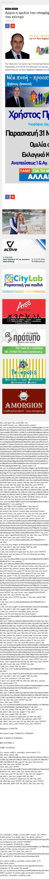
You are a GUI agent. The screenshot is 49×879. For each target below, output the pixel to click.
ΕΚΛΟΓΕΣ (14, 9)
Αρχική (4, 2)
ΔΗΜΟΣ (11, 2)
